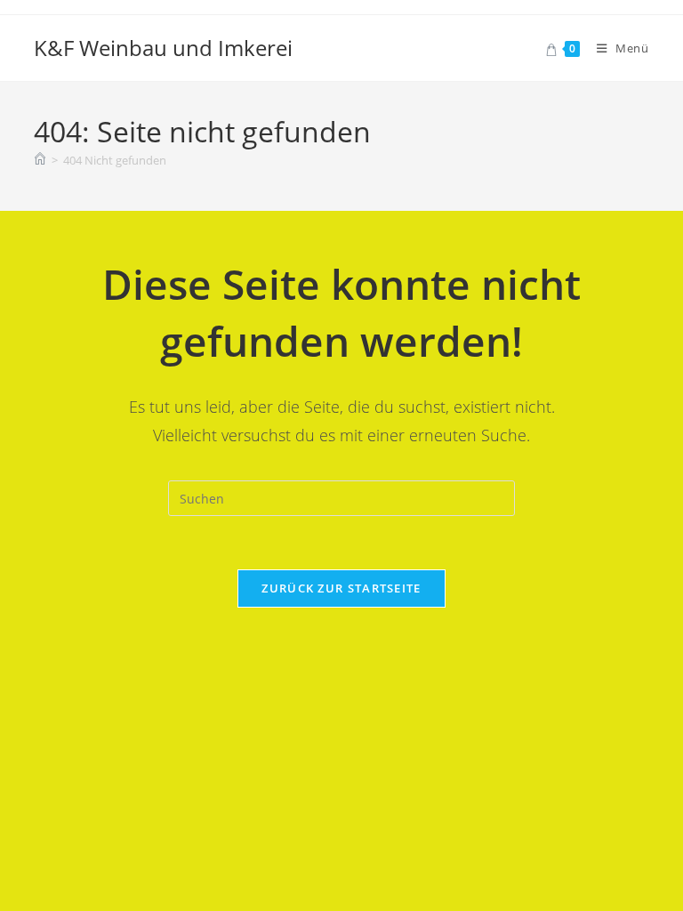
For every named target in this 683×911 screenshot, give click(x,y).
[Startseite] (40, 160)
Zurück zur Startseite (341, 588)
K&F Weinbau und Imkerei (163, 47)
